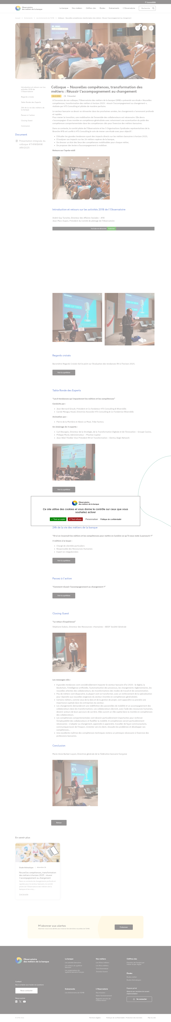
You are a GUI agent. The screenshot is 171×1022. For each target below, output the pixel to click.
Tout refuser (76, 519)
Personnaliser (92, 519)
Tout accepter (59, 519)
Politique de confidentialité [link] (110, 519)
